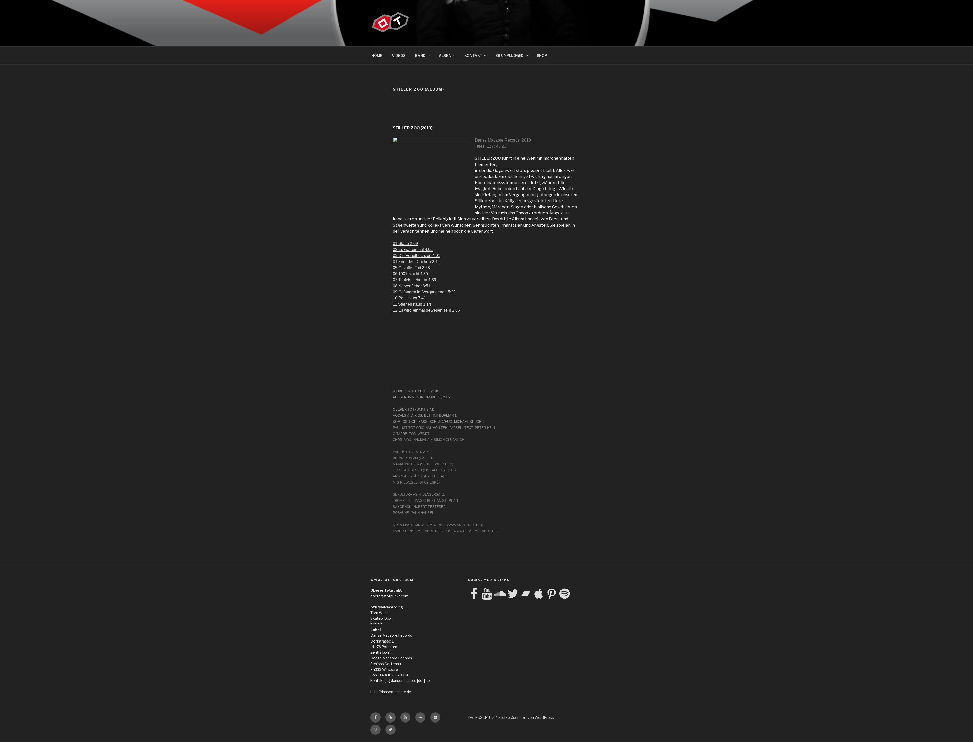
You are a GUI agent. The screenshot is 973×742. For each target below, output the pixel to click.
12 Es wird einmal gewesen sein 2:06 (426, 310)
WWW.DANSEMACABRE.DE (475, 531)
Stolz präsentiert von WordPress (526, 717)
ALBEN (445, 55)
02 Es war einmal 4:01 (413, 249)
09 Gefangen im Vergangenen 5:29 (424, 292)
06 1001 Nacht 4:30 (410, 274)
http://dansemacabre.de (390, 692)
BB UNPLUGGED (509, 55)
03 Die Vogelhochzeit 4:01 (416, 255)
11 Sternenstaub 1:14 (412, 304)
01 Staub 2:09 (405, 243)
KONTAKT (473, 55)
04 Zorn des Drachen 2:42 (416, 261)
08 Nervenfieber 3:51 (412, 286)
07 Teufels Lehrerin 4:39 (414, 280)
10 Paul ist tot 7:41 (409, 298)
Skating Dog (380, 618)
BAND (420, 55)
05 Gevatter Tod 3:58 (411, 268)
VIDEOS (398, 55)
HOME (376, 55)
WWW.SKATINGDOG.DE (465, 525)
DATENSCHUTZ (481, 717)
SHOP (542, 55)
